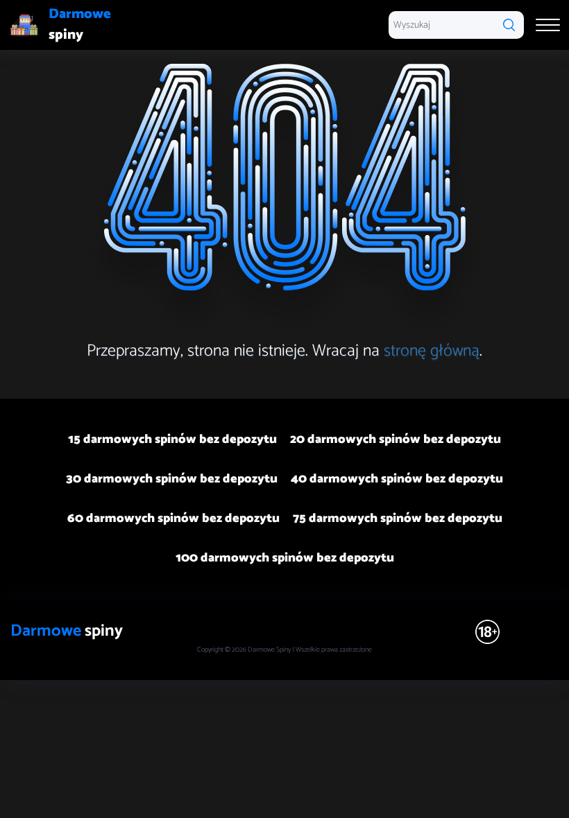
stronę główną (431, 351)
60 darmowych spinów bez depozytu (173, 518)
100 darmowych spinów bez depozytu (285, 558)
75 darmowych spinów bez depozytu (397, 518)
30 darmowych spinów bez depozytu (172, 479)
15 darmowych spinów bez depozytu (172, 439)
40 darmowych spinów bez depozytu (397, 479)
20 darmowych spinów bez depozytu (395, 439)
